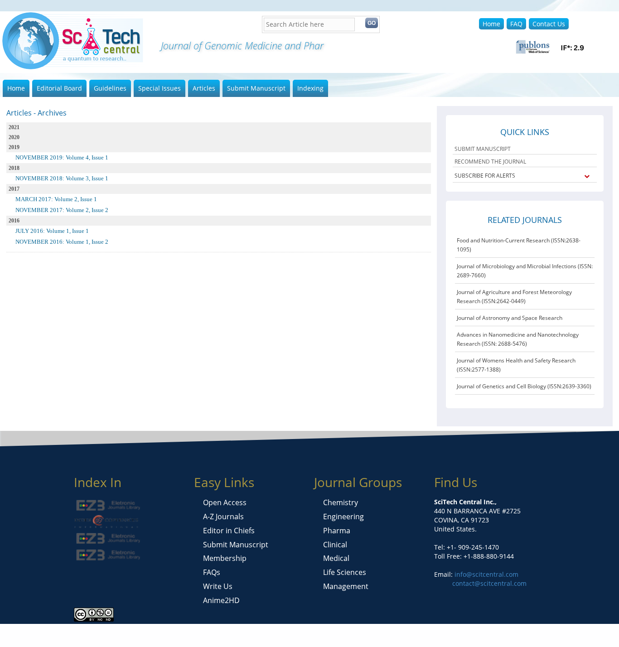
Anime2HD (221, 600)
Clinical (335, 545)
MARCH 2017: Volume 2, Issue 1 (56, 199)
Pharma (336, 531)
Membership (225, 558)
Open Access (225, 502)
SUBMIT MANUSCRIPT (483, 149)
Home (491, 23)
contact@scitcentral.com (489, 583)
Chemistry (340, 502)
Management (345, 586)
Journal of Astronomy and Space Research (509, 318)
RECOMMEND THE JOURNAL (490, 161)
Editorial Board (59, 88)
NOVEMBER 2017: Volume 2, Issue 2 (61, 210)
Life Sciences (344, 572)
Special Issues (159, 88)
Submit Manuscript (256, 88)
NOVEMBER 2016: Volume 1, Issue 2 (61, 241)
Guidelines (110, 88)
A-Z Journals (223, 516)
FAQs (211, 572)
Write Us (217, 586)
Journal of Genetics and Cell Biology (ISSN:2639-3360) (524, 386)
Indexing (310, 88)
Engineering (343, 516)
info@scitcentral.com (485, 574)
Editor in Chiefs (229, 531)
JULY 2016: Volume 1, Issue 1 (52, 230)
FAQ (516, 23)
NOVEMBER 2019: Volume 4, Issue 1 (61, 157)
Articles (204, 88)
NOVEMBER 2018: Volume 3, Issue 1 (61, 178)
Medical (336, 558)
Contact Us (548, 23)
